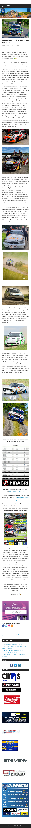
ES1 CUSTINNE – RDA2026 (10, 652)
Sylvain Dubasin (16, 45)
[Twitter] (6, 625)
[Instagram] (9, 625)
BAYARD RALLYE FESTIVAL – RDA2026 (13, 650)
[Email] (19, 665)
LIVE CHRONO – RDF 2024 (16, 491)
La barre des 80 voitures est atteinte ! (13, 644)
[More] (12, 625)
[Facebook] (3, 625)
